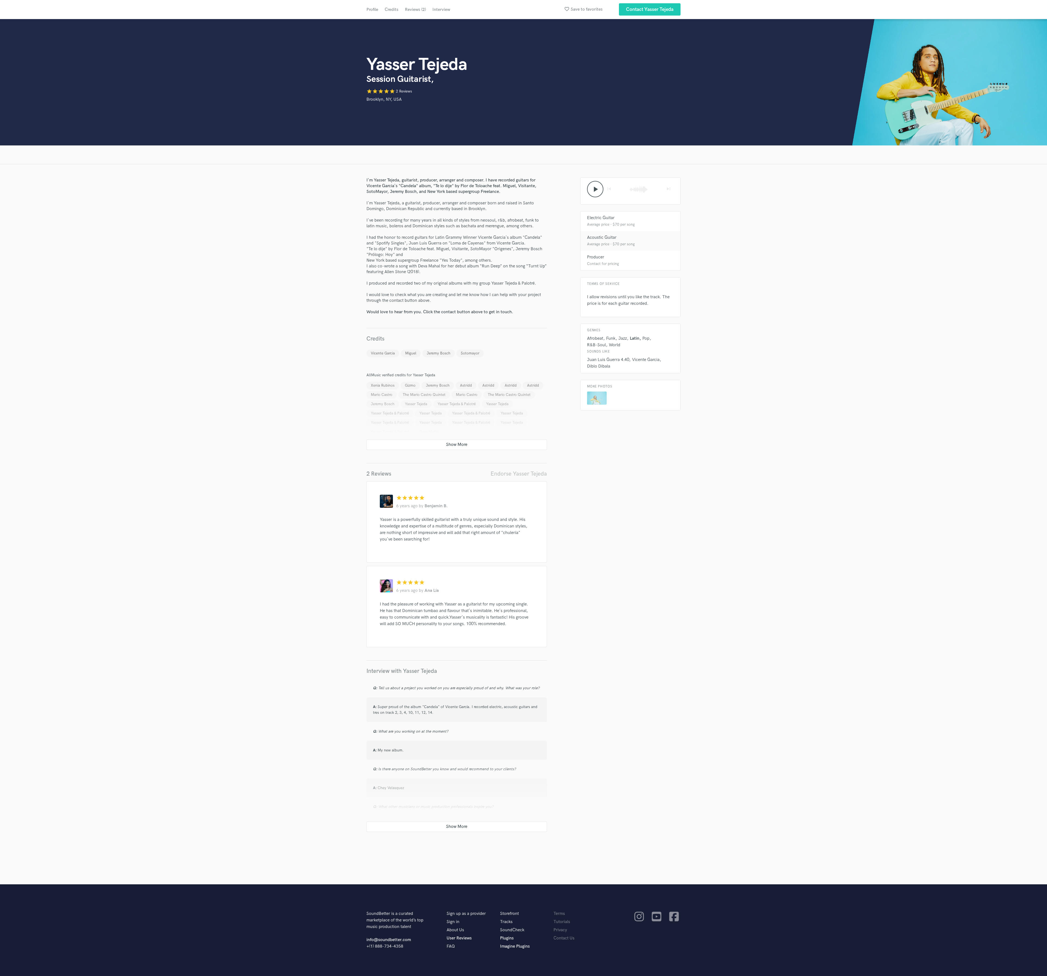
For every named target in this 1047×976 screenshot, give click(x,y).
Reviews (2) (415, 9)
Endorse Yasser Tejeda (519, 473)
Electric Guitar (601, 217)
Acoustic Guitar (601, 237)
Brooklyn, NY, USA (384, 99)
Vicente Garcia (383, 353)
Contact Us (563, 938)
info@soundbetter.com (388, 939)
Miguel (410, 353)
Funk (610, 338)
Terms (559, 913)
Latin (634, 338)
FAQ (451, 946)
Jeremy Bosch (438, 353)
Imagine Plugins (515, 946)
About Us (455, 930)
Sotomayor (470, 353)
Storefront (509, 913)
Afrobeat (595, 338)
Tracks (506, 921)
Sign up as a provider (466, 913)
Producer (595, 257)
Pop (645, 338)
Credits (391, 9)
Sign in (453, 921)
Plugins (507, 938)
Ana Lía (432, 590)
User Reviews (459, 938)
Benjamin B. (436, 506)
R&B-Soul (596, 345)
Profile (372, 9)
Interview (441, 9)
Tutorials (561, 921)
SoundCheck (512, 930)
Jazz (622, 338)
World (614, 345)
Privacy (560, 930)
